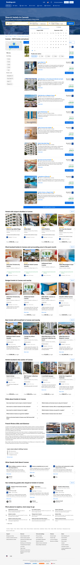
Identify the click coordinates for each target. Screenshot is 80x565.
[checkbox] (47, 35)
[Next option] (74, 229)
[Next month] (66, 30)
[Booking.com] (10, 2)
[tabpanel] (49, 43)
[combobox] (17, 23)
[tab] (39, 27)
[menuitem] (8, 5)
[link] (13, 59)
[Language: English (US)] (47, 2)
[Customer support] (51, 2)
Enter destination (12, 22)
